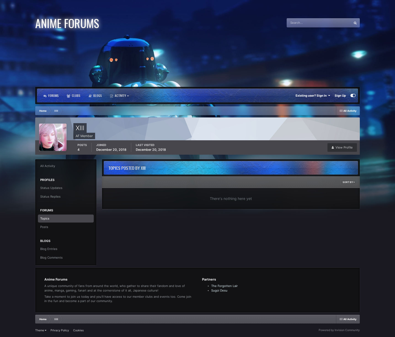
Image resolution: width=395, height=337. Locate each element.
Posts (44, 227)
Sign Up (340, 95)
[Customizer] (353, 95)
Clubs (75, 95)
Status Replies (50, 196)
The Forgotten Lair (224, 286)
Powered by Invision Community (339, 330)
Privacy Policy (60, 330)
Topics (44, 218)
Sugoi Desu (219, 290)
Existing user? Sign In (312, 95)
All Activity (47, 166)
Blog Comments (51, 257)
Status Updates (334, 22)
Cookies (78, 330)
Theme (40, 330)
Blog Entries (48, 249)
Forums (53, 95)
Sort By (348, 182)
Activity (120, 95)
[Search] (355, 22)
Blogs (97, 95)
